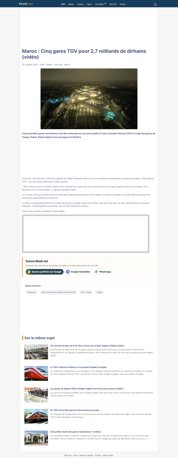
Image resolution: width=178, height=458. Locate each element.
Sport (89, 4)
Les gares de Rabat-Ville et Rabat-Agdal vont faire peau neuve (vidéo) (86, 388)
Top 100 (112, 4)
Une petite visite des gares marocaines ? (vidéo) (75, 431)
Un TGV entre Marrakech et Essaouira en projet (74, 410)
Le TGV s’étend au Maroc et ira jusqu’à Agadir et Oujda (78, 367)
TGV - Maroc (86, 292)
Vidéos (99, 292)
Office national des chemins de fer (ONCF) (58, 292)
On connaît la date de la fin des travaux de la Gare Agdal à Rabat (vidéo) (87, 345)
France (80, 4)
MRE (63, 4)
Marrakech (31, 292)
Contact (98, 455)
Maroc (71, 4)
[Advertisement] (89, 28)
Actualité (99, 4)
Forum (122, 4)
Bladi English (108, 455)
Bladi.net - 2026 (71, 455)
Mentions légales (86, 455)
